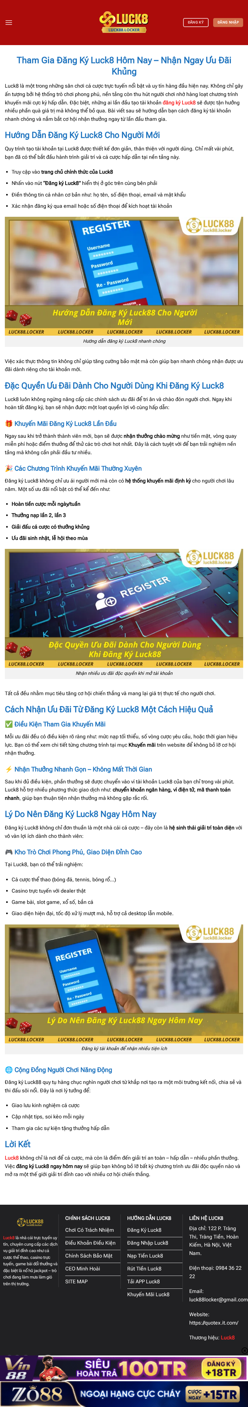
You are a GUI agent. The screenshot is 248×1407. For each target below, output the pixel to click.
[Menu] (9, 22)
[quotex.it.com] (124, 22)
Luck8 (12, 1158)
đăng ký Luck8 (179, 103)
